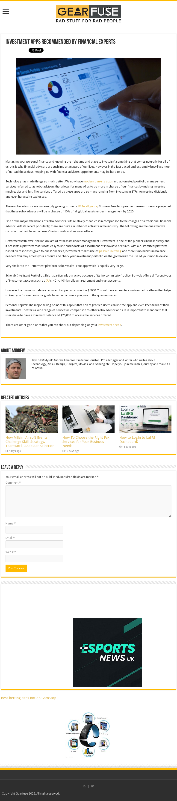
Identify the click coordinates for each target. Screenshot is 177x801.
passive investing (110, 251)
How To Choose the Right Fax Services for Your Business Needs (85, 441)
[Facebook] (88, 786)
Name (11, 523)
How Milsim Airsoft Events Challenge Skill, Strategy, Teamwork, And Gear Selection (30, 441)
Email (10, 537)
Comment (13, 482)
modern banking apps (98, 181)
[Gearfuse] (88, 13)
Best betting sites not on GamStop (28, 698)
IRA (48, 280)
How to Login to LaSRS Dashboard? (137, 439)
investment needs (109, 325)
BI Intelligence (87, 206)
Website (11, 552)
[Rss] (84, 786)
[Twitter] (92, 786)
